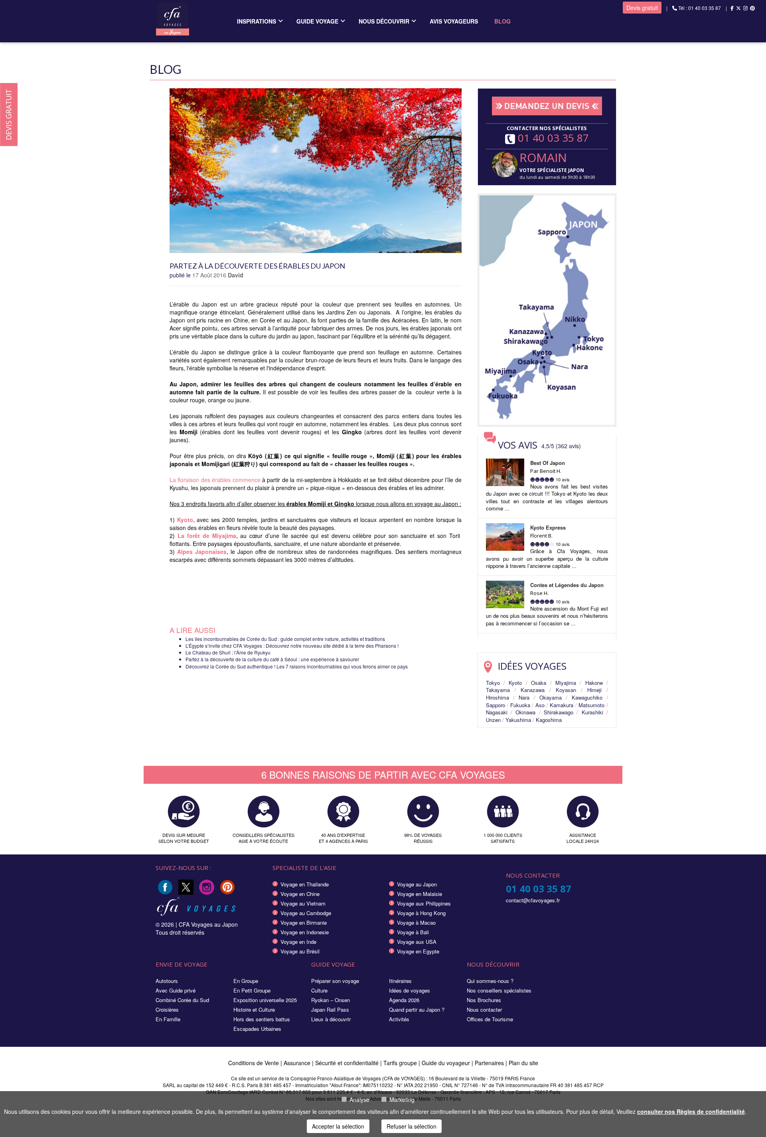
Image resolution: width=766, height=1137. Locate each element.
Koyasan (566, 690)
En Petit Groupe (251, 990)
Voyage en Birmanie (303, 922)
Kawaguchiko (587, 697)
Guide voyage (317, 21)
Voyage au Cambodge (305, 913)
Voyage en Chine (300, 894)
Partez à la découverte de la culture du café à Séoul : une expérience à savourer (272, 659)
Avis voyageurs (454, 21)
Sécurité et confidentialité (347, 1063)
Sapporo (495, 705)
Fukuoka (520, 705)
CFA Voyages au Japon (208, 924)
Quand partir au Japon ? (416, 1009)
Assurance (298, 1063)
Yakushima (518, 720)
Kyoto (515, 682)
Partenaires (490, 1063)
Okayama (550, 697)
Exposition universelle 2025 (265, 1000)
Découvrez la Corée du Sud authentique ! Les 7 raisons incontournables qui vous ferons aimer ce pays (297, 666)
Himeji (594, 690)
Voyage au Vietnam (303, 903)
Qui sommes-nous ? (490, 981)
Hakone (594, 682)
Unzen (493, 720)
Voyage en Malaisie (419, 894)
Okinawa (525, 712)
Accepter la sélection (338, 1126)
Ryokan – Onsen (330, 1000)
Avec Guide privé (175, 990)
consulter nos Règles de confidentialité (691, 1111)
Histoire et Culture (254, 1009)
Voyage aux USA (416, 941)
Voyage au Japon (417, 884)
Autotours (167, 981)
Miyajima (565, 682)
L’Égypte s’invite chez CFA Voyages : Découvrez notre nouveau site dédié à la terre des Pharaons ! (292, 645)
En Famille (168, 1019)
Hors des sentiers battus (261, 1019)
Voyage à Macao (416, 922)
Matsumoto (591, 705)
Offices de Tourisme (490, 1019)
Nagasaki (496, 712)
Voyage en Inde (298, 941)
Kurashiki (592, 712)
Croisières (167, 1009)
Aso (540, 705)
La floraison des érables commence (215, 480)
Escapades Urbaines (257, 1028)
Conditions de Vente (253, 1063)
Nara (524, 697)
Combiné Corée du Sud (182, 1000)
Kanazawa (533, 690)
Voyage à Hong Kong (421, 913)
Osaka (538, 682)
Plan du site (523, 1063)
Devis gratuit (642, 8)
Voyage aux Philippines (424, 903)
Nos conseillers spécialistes (499, 990)
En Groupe (245, 981)
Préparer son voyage (335, 981)
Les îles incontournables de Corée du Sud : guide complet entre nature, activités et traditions (285, 638)
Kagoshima (549, 720)
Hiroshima (497, 697)
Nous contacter (484, 1009)
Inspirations (256, 21)
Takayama (498, 690)
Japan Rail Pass (330, 1009)
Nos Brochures (484, 1000)
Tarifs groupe (400, 1063)
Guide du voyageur (446, 1063)
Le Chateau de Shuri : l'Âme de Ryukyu (228, 652)
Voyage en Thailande (304, 884)
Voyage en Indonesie (304, 932)
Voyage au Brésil (300, 951)
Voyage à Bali (413, 932)
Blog (502, 21)
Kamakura (561, 705)
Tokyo (493, 682)
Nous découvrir (384, 21)
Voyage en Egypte (418, 951)
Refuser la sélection (411, 1126)
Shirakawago (558, 712)
